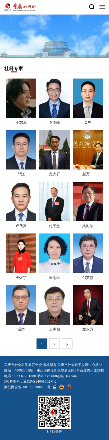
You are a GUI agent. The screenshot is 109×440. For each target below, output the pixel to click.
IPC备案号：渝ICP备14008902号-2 (30, 381)
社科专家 (13, 68)
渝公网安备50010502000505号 (27, 387)
